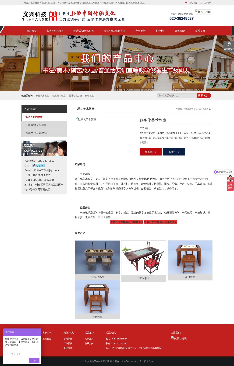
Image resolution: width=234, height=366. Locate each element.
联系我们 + (150, 151)
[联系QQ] (38, 165)
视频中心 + (173, 151)
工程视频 (47, 338)
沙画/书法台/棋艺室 (36, 133)
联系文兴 (89, 343)
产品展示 (188, 108)
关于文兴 (89, 338)
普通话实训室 (75, 95)
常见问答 (68, 348)
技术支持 (148, 361)
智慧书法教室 (42, 95)
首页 (180, 108)
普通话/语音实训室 (35, 125)
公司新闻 (68, 338)
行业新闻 (68, 343)
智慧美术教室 (59, 95)
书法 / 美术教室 (34, 117)
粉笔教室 (89, 95)
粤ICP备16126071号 (131, 361)
